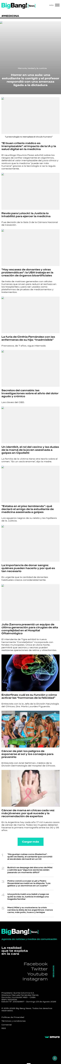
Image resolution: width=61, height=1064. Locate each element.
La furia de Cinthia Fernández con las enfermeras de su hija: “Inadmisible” (28, 338)
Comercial (6, 1025)
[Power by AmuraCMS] (52, 1037)
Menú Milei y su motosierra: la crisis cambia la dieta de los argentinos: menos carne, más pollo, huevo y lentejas (30, 910)
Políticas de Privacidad (12, 1017)
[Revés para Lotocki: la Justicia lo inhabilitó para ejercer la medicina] (30, 191)
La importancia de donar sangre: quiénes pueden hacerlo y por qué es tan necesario (28, 568)
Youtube (37, 974)
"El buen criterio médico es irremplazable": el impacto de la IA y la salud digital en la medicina (28, 146)
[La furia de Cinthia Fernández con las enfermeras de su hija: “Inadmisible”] (30, 315)
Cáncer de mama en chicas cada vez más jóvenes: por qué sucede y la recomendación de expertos (27, 813)
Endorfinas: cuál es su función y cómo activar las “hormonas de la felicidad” (29, 696)
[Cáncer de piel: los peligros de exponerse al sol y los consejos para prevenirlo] (30, 729)
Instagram (35, 979)
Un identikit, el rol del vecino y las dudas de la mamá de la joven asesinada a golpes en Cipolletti (30, 450)
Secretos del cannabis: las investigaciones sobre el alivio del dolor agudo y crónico (29, 393)
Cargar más (30, 842)
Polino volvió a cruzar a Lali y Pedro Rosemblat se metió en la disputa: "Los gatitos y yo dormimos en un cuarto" (28, 883)
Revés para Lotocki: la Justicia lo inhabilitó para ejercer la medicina (25, 214)
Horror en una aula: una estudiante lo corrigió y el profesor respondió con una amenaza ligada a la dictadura (30, 80)
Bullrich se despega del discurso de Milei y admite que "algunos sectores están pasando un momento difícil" (29, 870)
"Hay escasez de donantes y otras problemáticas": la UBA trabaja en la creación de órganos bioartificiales (27, 273)
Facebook (36, 964)
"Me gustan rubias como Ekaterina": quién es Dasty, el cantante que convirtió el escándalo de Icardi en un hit (29, 857)
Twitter (39, 969)
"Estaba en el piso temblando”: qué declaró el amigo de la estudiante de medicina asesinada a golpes (27, 509)
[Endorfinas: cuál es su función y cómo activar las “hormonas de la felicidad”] (30, 672)
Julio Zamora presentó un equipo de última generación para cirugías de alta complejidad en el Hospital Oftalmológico (29, 629)
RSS (3, 1028)
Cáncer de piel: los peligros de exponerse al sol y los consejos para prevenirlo (27, 754)
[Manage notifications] (54, 1058)
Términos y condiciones (13, 1021)
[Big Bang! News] (18, 6)
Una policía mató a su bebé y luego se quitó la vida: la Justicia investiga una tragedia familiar (28, 896)
